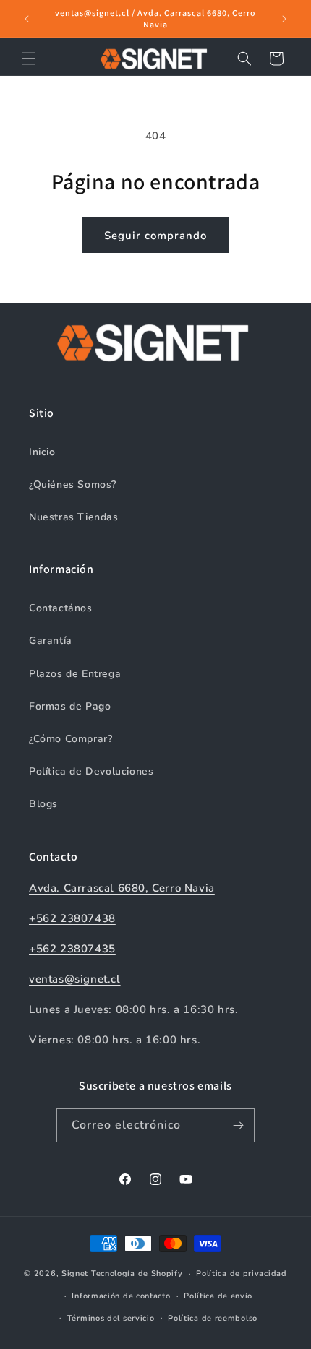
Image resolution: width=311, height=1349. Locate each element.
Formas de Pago (70, 706)
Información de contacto (121, 1295)
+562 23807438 (72, 918)
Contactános (61, 608)
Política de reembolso (212, 1318)
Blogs (43, 804)
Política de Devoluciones (91, 771)
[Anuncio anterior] (27, 19)
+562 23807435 (72, 948)
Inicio (42, 452)
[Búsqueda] (244, 58)
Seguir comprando (155, 235)
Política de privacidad (241, 1273)
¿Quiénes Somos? (72, 484)
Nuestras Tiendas (74, 517)
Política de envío (218, 1295)
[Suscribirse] (238, 1125)
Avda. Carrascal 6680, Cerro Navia (122, 888)
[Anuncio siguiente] (284, 19)
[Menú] (29, 58)
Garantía (50, 640)
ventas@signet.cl (75, 979)
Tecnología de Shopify (137, 1273)
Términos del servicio (111, 1318)
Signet (74, 1273)
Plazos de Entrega (75, 674)
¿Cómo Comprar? (70, 739)
